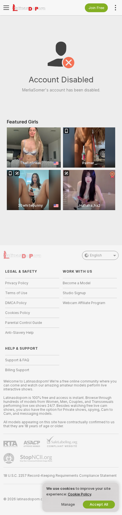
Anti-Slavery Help (19, 333)
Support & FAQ (17, 360)
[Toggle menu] (6, 7)
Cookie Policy (79, 494)
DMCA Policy (16, 303)
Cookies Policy (17, 313)
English (96, 255)
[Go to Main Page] (36, 8)
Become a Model (77, 283)
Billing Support (17, 370)
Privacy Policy (16, 283)
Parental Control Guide (23, 323)
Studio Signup (74, 293)
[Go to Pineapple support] (9, 458)
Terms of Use (16, 293)
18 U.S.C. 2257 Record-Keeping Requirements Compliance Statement (60, 476)
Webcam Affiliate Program (84, 303)
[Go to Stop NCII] (36, 458)
